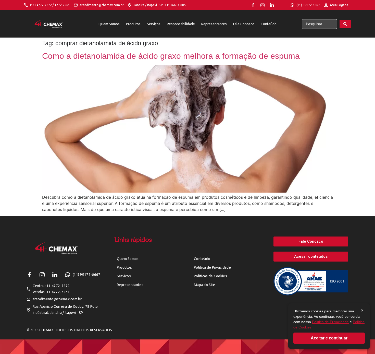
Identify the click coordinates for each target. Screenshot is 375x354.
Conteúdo (269, 24)
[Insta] (262, 5)
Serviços (153, 24)
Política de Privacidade (330, 322)
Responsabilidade (181, 24)
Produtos (133, 24)
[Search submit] (345, 24)
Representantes (214, 24)
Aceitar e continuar (329, 338)
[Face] (253, 5)
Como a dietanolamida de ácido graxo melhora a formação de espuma (171, 56)
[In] (272, 5)
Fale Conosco (243, 24)
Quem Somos (109, 24)
